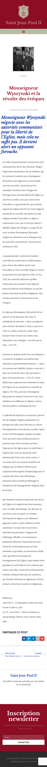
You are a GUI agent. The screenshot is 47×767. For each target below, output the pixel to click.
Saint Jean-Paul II (23, 22)
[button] (23, 31)
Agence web (25, 762)
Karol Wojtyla (33, 110)
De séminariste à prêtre (18, 110)
